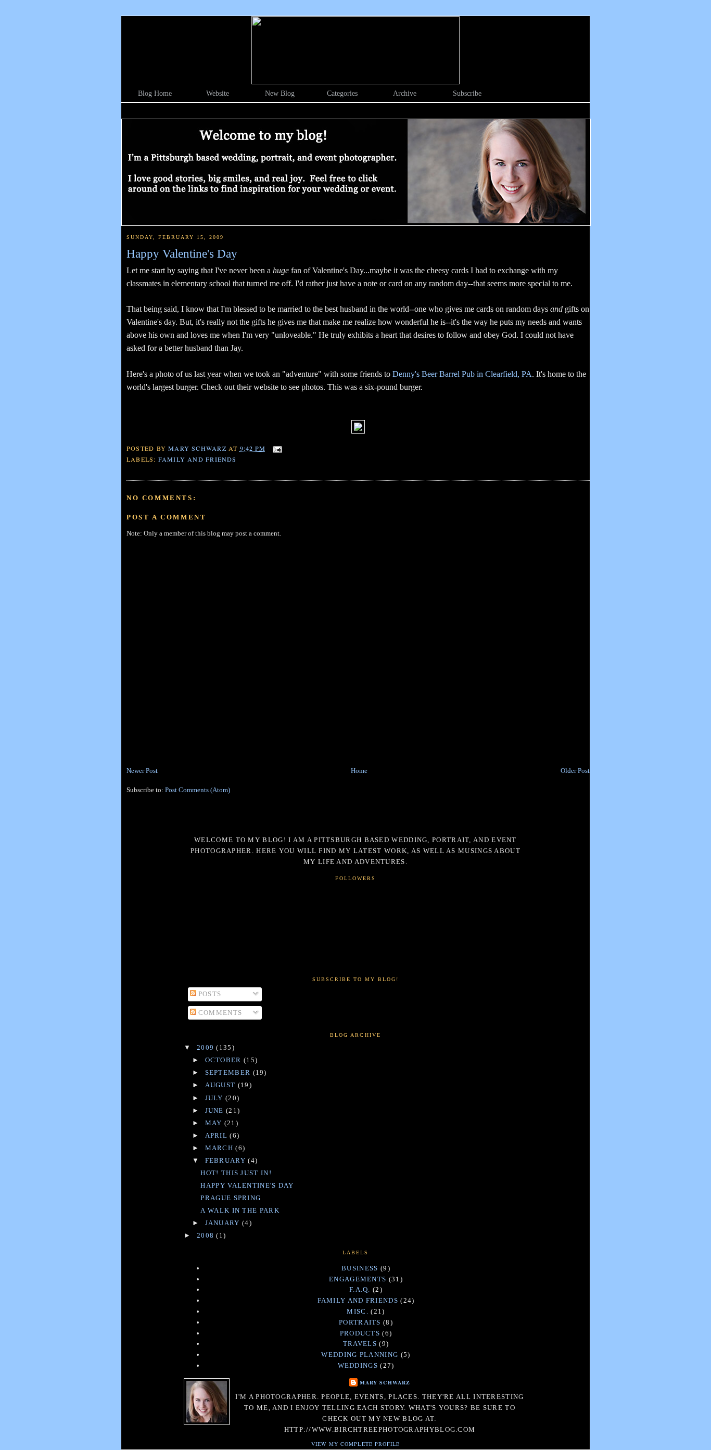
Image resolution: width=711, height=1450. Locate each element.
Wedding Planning (359, 1354)
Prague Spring (230, 1198)
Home (359, 770)
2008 (207, 1235)
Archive (404, 93)
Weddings (358, 1365)
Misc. (358, 1311)
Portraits (360, 1322)
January (223, 1223)
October (224, 1060)
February (226, 1160)
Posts (209, 994)
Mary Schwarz (385, 1382)
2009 (207, 1047)
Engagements (357, 1279)
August (221, 1085)
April (217, 1135)
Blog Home (155, 93)
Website (217, 93)
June (215, 1110)
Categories (342, 93)
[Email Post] (277, 448)
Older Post (575, 770)
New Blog (280, 93)
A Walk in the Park (239, 1210)
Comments (219, 1012)
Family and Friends (197, 459)
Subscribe (467, 93)
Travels (360, 1343)
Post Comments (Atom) (197, 790)
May (214, 1123)
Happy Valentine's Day (247, 1185)
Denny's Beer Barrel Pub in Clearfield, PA (462, 374)
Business (359, 1268)
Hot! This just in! (235, 1173)
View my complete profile (355, 1443)
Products (360, 1333)
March (220, 1148)
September (229, 1072)
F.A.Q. (360, 1289)
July (215, 1098)
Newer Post (142, 770)
